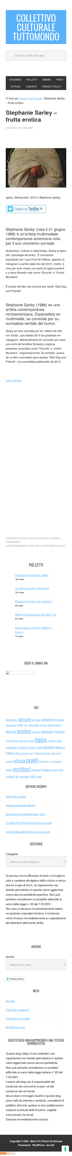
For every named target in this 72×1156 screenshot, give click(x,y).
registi (9, 770)
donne (11, 731)
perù (31, 753)
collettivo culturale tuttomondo (36, 27)
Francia (59, 731)
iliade (31, 740)
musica (49, 747)
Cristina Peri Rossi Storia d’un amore (29, 823)
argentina (48, 719)
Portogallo (44, 761)
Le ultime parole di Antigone (32, 588)
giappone (24, 740)
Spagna (46, 770)
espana (36, 732)
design (43, 725)
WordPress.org (15, 1027)
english (24, 731)
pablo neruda (21, 753)
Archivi (10, 957)
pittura (19, 760)
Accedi (10, 1001)
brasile (60, 720)
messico (11, 747)
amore (24, 719)
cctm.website (14, 380)
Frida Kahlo (12, 740)
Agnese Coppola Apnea (20, 805)
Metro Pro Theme (39, 1141)
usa (33, 775)
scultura (36, 770)
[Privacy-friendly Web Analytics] (7, 1154)
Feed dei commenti (18, 1018)
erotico (44, 538)
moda (39, 747)
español (55, 538)
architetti (36, 719)
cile (25, 725)
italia (40, 739)
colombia (33, 725)
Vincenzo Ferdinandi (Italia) (31, 575)
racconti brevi (55, 761)
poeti (32, 760)
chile (20, 725)
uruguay (24, 776)
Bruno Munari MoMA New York (25, 814)
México (60, 747)
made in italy (54, 741)
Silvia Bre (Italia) (16, 796)
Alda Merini (12, 720)
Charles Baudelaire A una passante (28, 832)
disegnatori (54, 725)
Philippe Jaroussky (42, 753)
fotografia (13, 541)
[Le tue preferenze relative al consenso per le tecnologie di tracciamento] (65, 1149)
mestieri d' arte (26, 747)
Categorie (12, 854)
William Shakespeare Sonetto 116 (35, 614)
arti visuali (30, 538)
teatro (55, 770)
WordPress (38, 1145)
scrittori (21, 768)
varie (39, 776)
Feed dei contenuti (17, 1010)
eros (38, 545)
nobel (9, 752)
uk (16, 776)
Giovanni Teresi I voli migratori (33, 601)
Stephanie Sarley (54, 545)
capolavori (11, 725)
